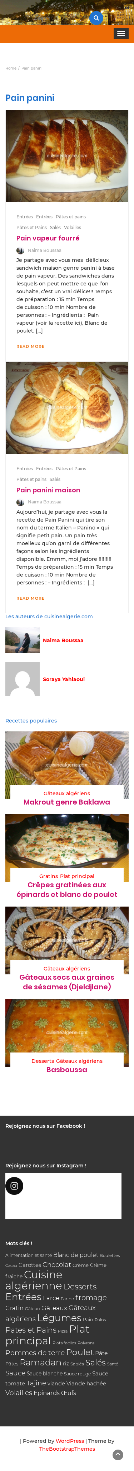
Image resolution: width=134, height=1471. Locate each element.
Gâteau (32, 1308)
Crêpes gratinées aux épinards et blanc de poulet (67, 889)
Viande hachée (86, 1383)
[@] (63, 1186)
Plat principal (77, 876)
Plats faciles (64, 1342)
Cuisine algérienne (34, 1280)
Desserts (42, 1061)
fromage (91, 1297)
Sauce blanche (45, 1373)
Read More (30, 346)
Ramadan (40, 1362)
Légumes (59, 1318)
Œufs (68, 1393)
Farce (51, 1298)
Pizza (63, 1331)
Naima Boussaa (44, 250)
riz (66, 1363)
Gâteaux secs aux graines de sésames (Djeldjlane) (66, 982)
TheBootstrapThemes (67, 1449)
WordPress (70, 1441)
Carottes (30, 1265)
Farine (67, 1298)
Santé (112, 1363)
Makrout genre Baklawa (67, 802)
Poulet (80, 1352)
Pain (88, 1319)
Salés (55, 227)
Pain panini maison (48, 490)
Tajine (36, 1383)
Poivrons (86, 1342)
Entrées (24, 216)
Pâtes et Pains (31, 227)
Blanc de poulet (75, 1255)
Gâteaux (54, 1308)
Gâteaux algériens (67, 793)
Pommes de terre (35, 1353)
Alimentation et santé (28, 1255)
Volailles (72, 227)
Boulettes (110, 1255)
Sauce (15, 1373)
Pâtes (11, 1363)
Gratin (14, 1308)
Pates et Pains (30, 1329)
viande (56, 1383)
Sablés (77, 1363)
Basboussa (66, 1070)
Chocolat (57, 1265)
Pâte (101, 1353)
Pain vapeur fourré (48, 238)
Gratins (48, 876)
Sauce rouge (77, 1373)
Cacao (11, 1265)
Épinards (47, 1392)
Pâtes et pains (71, 216)
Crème (81, 1265)
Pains (100, 1319)
